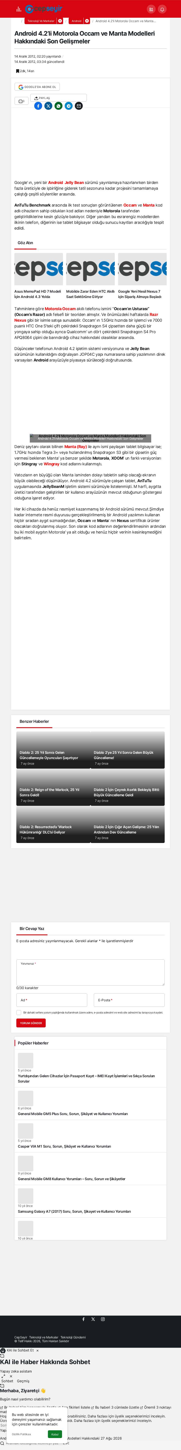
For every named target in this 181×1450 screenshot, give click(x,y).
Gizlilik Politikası (21, 1434)
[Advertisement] (90, 145)
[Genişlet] (3, 1375)
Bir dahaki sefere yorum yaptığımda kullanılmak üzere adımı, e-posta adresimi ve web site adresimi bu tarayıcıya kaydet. (93, 1012)
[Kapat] (37, 1350)
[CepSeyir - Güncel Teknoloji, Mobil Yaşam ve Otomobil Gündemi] (44, 8)
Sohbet (7, 1381)
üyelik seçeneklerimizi (132, 1416)
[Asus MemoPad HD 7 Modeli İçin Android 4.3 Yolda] (38, 276)
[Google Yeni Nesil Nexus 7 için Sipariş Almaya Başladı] (142, 276)
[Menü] (18, 9)
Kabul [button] (54, 1434)
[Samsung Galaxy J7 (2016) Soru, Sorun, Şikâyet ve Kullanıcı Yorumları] (90, 1234)
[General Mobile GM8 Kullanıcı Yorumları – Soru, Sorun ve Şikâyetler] (90, 1168)
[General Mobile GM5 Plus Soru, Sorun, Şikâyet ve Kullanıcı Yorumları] (90, 1103)
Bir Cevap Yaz (32, 928)
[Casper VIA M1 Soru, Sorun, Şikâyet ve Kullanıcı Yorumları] (90, 1136)
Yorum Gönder (31, 1023)
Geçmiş (23, 1381)
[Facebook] (83, 1319)
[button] (151, 9)
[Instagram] (103, 1319)
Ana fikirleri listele (75, 1407)
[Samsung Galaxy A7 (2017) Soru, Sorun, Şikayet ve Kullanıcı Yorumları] (90, 1201)
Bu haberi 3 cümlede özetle (117, 1407)
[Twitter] (93, 1319)
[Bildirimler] (162, 9)
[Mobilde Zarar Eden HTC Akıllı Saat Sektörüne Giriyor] (90, 276)
